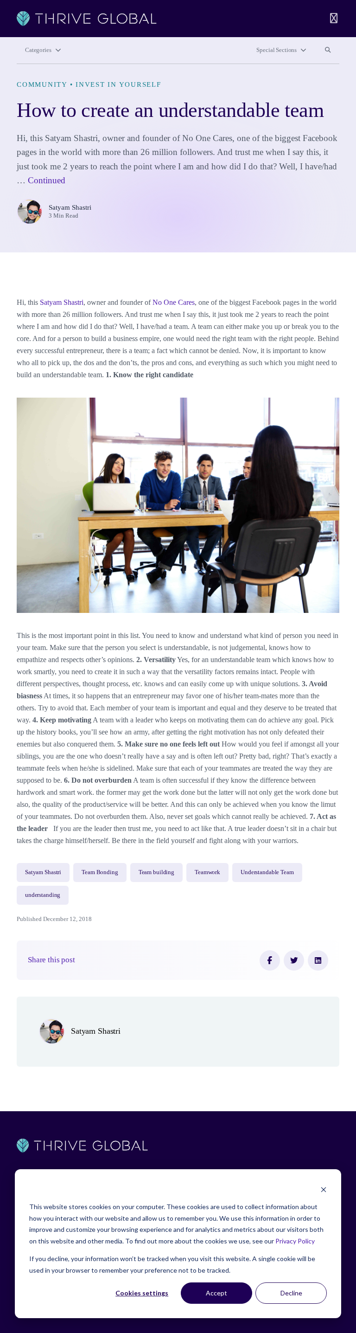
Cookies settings (141, 1293)
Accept (216, 1293)
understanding (42, 895)
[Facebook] (270, 960)
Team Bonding (100, 872)
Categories (38, 50)
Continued (46, 180)
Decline (291, 1293)
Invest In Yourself (118, 84)
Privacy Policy (295, 1241)
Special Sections (276, 50)
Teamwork (207, 872)
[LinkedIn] (318, 960)
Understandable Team (267, 872)
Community (42, 84)
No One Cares (174, 302)
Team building (156, 872)
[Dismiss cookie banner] (323, 1189)
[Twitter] (294, 960)
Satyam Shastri (70, 207)
